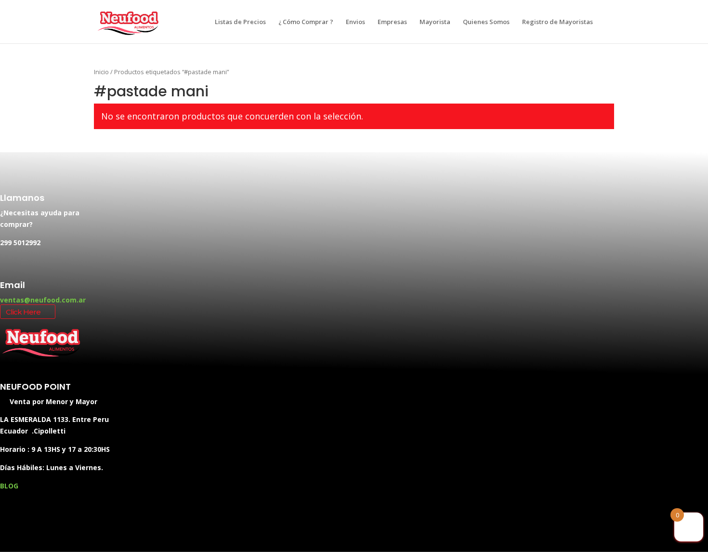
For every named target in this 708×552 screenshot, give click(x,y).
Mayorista (435, 22)
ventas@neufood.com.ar (43, 299)
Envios (355, 22)
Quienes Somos (486, 22)
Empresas (392, 22)
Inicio (101, 71)
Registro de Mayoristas (557, 22)
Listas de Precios (240, 22)
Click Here (23, 311)
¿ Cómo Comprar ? (305, 22)
